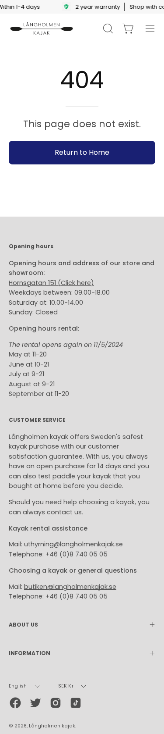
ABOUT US (23, 624)
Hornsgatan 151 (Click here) (51, 282)
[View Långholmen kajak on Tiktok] (75, 702)
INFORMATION (29, 653)
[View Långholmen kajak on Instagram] (55, 702)
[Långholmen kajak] (41, 28)
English (18, 686)
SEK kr (65, 686)
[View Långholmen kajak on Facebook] (15, 702)
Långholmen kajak (52, 726)
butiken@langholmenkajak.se (70, 586)
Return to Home (82, 152)
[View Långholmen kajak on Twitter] (35, 702)
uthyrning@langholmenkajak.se (73, 544)
